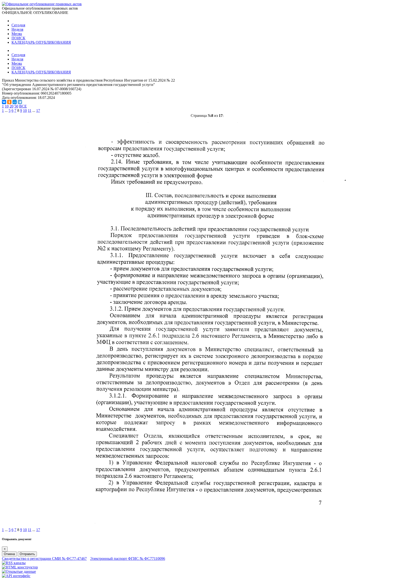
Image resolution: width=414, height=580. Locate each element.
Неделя (17, 29)
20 (11, 106)
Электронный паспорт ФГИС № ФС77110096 (127, 558)
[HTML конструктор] (20, 567)
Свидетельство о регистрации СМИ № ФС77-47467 (44, 558)
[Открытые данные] (19, 571)
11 (29, 110)
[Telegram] (20, 102)
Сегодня (18, 25)
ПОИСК (18, 38)
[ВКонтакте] (4, 102)
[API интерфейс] (16, 576)
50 (16, 106)
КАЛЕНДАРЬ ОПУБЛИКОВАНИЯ (41, 42)
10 (7, 106)
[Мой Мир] (14, 102)
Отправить (27, 554)
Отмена (9, 554)
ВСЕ (23, 106)
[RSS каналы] (14, 563)
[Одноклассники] (9, 102)
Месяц (17, 34)
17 (38, 110)
